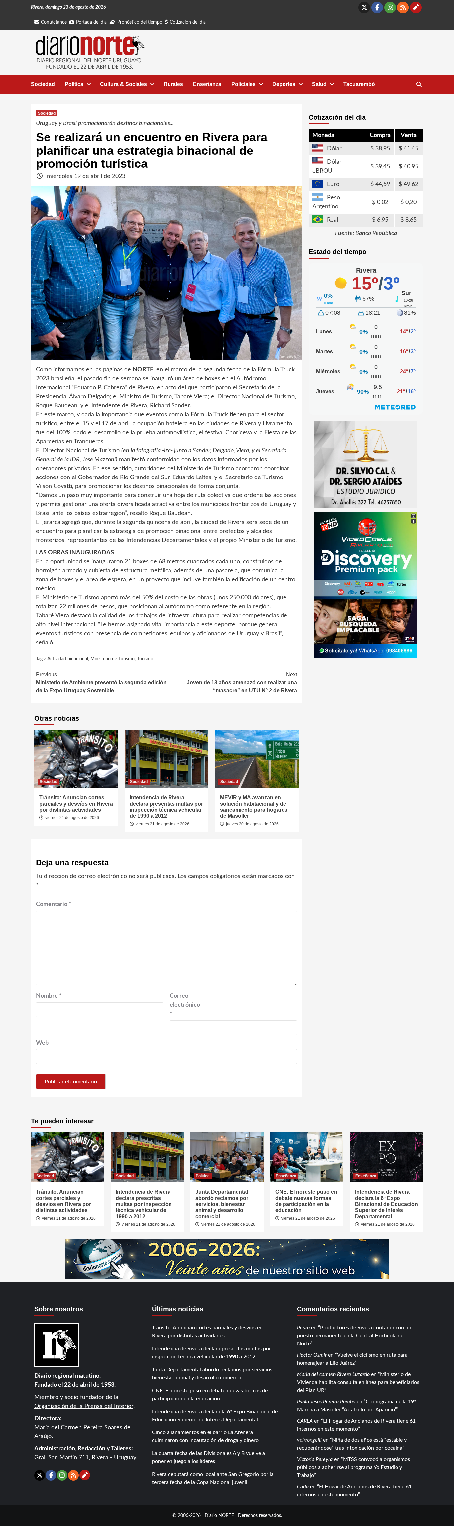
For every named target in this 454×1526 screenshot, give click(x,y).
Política (74, 84)
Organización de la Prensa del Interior (83, 1406)
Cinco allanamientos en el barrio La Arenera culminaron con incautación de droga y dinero (205, 1436)
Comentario (53, 904)
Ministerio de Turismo (112, 659)
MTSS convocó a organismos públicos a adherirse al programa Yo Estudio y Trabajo (353, 1467)
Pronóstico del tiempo (139, 22)
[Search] (419, 84)
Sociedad (43, 84)
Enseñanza (207, 84)
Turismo (145, 659)
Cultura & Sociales (123, 84)
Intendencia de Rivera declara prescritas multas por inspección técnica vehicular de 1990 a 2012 (166, 807)
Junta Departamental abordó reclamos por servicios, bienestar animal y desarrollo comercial (221, 1204)
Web (42, 1043)
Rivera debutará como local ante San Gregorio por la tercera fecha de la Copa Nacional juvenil (213, 1478)
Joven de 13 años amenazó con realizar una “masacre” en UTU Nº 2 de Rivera (242, 682)
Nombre (49, 996)
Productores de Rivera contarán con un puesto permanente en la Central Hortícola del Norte (354, 1335)
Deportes (283, 84)
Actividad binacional (67, 659)
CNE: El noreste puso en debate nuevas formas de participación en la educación (306, 1201)
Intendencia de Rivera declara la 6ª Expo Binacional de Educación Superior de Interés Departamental (386, 1204)
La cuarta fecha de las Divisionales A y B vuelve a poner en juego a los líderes (208, 1457)
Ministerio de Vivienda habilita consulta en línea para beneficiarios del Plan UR (358, 1382)
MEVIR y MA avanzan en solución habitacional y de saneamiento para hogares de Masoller (253, 807)
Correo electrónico (185, 1005)
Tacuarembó (359, 84)
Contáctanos (54, 22)
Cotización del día (188, 22)
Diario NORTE (219, 1515)
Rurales (173, 84)
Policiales (243, 84)
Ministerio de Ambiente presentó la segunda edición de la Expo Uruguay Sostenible (101, 682)
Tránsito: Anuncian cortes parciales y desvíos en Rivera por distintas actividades (76, 804)
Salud (319, 84)
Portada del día (91, 22)
